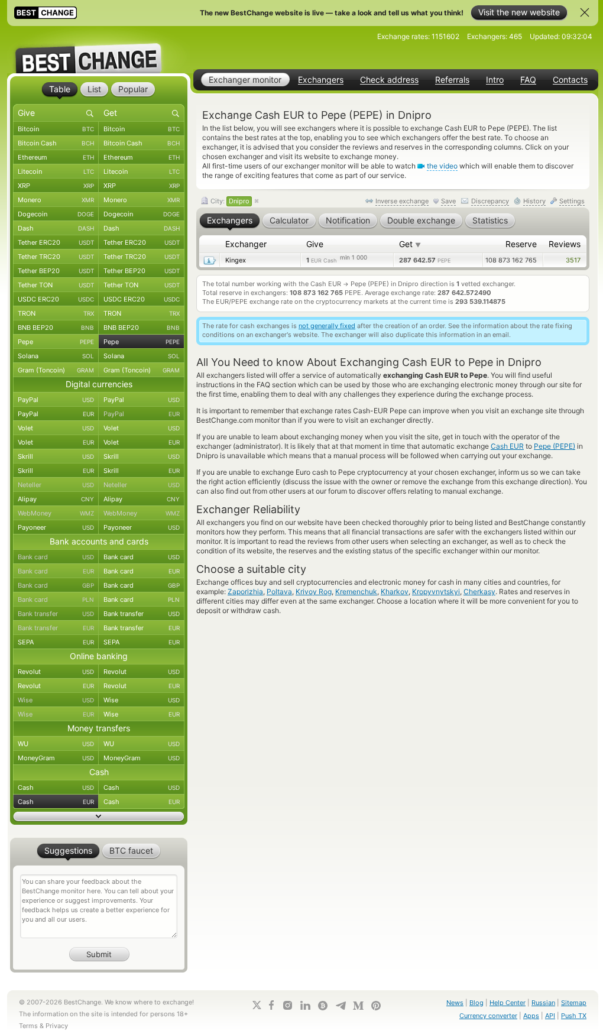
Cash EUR (507, 446)
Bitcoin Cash (56, 143)
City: (229, 201)
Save (448, 201)
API (550, 1016)
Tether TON (56, 285)
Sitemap (573, 1003)
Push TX (573, 1016)
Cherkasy (479, 591)
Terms (28, 1026)
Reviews (565, 244)
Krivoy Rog (314, 591)
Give (314, 244)
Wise (56, 700)
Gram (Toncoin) (56, 370)
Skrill (56, 456)
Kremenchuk (356, 591)
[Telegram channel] (340, 1005)
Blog (476, 1003)
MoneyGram (56, 758)
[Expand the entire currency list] (98, 816)
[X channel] (257, 1005)
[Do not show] (585, 12)
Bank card (56, 557)
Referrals (452, 80)
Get (410, 244)
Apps (531, 1016)
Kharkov (395, 591)
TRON (56, 313)
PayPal (56, 400)
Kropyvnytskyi (436, 591)
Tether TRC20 (56, 256)
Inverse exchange (402, 201)
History (534, 201)
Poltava (279, 591)
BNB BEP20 (56, 327)
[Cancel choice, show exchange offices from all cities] (256, 201)
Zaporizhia (245, 591)
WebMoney (56, 513)
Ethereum (56, 157)
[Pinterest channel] (376, 1005)
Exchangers (320, 80)
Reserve (521, 244)
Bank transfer (56, 614)
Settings (572, 201)
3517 (573, 260)
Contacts (570, 80)
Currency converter (488, 1016)
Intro (495, 80)
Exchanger (246, 244)
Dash (56, 228)
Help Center (507, 1003)
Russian (543, 1003)
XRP (56, 185)
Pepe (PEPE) (554, 446)
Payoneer (56, 527)
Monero (56, 200)
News (454, 1003)
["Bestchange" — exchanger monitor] (98, 49)
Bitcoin (56, 129)
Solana (56, 356)
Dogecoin (56, 214)
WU (56, 744)
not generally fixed (327, 326)
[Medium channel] (358, 1005)
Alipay (56, 499)
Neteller (56, 485)
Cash (56, 787)
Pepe (56, 342)
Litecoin (56, 171)
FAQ (528, 80)
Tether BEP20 (56, 271)
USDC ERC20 (56, 299)
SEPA (56, 642)
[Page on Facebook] (271, 1005)
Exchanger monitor (245, 79)
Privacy (57, 1026)
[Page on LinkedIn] (305, 1005)
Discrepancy (490, 201)
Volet (56, 428)
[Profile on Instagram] (287, 1005)
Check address (389, 80)
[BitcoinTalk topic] (322, 1005)
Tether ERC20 (56, 242)
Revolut (56, 671)
